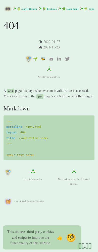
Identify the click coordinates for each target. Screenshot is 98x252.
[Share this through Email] (51, 59)
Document (72, 9)
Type (91, 9)
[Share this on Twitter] (67, 59)
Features (52, 9)
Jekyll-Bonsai (29, 9)
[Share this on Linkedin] (59, 59)
